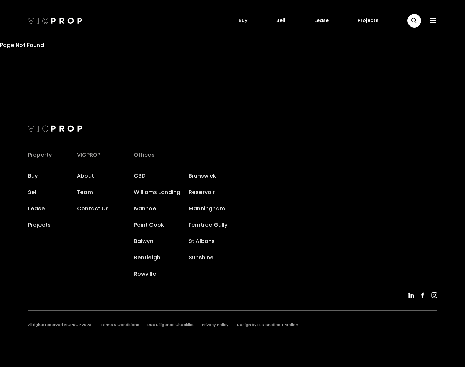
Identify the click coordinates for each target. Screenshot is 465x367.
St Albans (202, 241)
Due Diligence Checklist (170, 325)
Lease (321, 20)
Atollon (291, 325)
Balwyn (143, 241)
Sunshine (201, 258)
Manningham (207, 209)
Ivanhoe (145, 209)
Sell (280, 20)
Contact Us (93, 209)
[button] (414, 21)
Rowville (145, 274)
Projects (368, 20)
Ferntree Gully (208, 225)
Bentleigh (147, 258)
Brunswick (202, 176)
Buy (243, 20)
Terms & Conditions (119, 325)
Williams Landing (157, 192)
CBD (140, 176)
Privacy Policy (215, 325)
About (85, 176)
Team (85, 192)
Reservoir (202, 192)
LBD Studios (268, 325)
